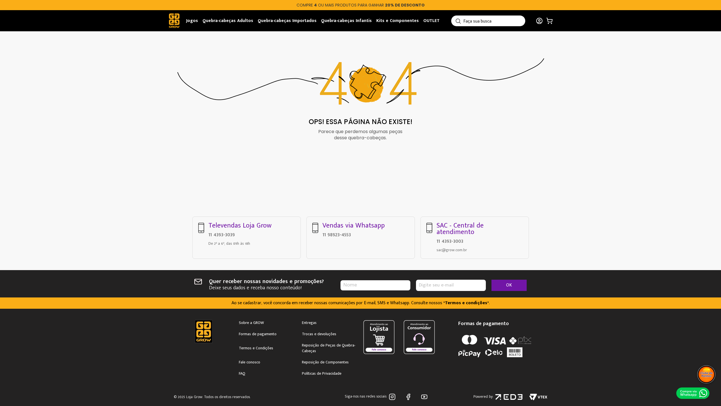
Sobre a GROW (251, 323)
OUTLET (431, 21)
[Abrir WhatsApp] (693, 393)
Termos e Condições (256, 348)
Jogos (192, 21)
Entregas (309, 323)
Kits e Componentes (397, 21)
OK (509, 285)
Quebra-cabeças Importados (287, 21)
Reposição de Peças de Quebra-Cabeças (328, 348)
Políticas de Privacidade (321, 373)
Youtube (425, 396)
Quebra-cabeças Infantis (346, 21)
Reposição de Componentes (325, 362)
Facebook (409, 396)
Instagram (393, 396)
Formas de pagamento (258, 334)
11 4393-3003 (450, 241)
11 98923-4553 (336, 234)
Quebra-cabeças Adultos (227, 21)
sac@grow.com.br (452, 250)
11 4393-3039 (221, 234)
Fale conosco (249, 362)
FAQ (242, 373)
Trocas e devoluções (319, 334)
